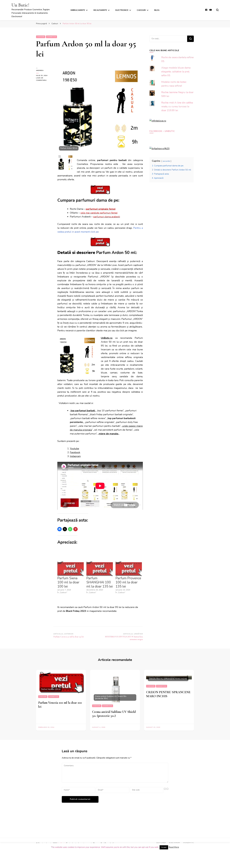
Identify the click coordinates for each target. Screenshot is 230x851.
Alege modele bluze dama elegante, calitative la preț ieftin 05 (175, 71)
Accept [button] (164, 847)
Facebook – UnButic (162, 131)
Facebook (75, 452)
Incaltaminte (100, 10)
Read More (174, 847)
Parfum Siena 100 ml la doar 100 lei (68, 582)
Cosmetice (51, 37)
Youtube (74, 448)
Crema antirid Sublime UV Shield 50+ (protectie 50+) (114, 714)
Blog (156, 10)
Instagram (75, 456)
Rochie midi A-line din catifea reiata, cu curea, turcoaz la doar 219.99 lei (177, 106)
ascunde (166, 161)
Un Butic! (20, 5)
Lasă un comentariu (44, 79)
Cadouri (141, 10)
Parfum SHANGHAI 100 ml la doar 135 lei (99, 582)
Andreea (40, 70)
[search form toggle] (217, 10)
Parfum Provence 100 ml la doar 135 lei (128, 582)
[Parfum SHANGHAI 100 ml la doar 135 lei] (99, 568)
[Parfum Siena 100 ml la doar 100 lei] (70, 568)
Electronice (121, 10)
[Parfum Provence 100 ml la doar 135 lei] (129, 568)
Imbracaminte (78, 10)
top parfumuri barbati (83, 410)
